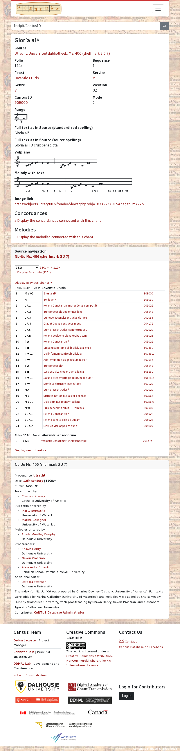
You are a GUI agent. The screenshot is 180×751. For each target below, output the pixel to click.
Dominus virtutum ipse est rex (62, 383)
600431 (148, 347)
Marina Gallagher (34, 520)
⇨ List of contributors (30, 675)
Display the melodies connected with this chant (55, 237)
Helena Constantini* (56, 341)
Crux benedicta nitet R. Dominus (63, 408)
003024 (148, 419)
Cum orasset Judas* (56, 389)
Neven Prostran (33, 558)
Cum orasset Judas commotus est (65, 329)
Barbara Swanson (34, 582)
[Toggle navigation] (158, 8)
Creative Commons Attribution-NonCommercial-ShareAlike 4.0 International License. (89, 660)
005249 (148, 311)
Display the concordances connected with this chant (59, 220)
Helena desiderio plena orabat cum (65, 335)
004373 (147, 440)
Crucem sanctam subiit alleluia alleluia (67, 347)
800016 (148, 359)
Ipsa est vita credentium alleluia (63, 371)
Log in (126, 696)
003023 (148, 335)
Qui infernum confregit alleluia (62, 353)
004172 (148, 323)
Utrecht (39, 475)
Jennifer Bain (24, 652)
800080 (148, 408)
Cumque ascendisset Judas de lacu (65, 317)
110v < (44, 267)
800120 (148, 383)
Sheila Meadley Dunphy (39, 534)
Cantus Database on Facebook (141, 647)
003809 (148, 426)
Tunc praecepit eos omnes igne (63, 311)
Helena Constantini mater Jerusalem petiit (70, 305)
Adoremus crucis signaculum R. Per (64, 359)
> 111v (55, 267)
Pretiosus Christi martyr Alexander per (63, 440)
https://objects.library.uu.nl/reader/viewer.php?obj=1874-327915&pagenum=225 (79, 204)
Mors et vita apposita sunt (60, 426)
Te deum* (49, 299)
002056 (148, 317)
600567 (148, 395)
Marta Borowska (33, 511)
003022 (148, 305)
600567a (149, 401)
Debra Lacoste (25, 640)
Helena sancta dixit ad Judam (61, 419)
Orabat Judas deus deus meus (62, 323)
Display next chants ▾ (30, 450)
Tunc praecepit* (53, 365)
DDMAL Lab (22, 664)
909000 (21, 103)
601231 (148, 371)
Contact (130, 641)
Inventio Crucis (26, 78)
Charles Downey (33, 496)
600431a (149, 353)
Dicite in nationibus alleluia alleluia (64, 395)
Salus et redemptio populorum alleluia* (68, 377)
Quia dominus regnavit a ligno (62, 401)
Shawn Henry (31, 549)
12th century (33, 481)
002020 (148, 329)
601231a (149, 377)
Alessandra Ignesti (35, 567)
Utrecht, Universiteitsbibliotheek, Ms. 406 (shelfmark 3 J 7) (62, 53)
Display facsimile (34, 272)
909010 (148, 299)
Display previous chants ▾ (33, 283)
